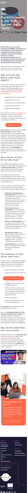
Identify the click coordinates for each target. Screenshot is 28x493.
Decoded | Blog (18, 451)
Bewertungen (3, 448)
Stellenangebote (18, 444)
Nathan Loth (8, 32)
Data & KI (3, 9)
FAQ (1, 452)
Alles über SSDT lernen (13, 125)
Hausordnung (3, 450)
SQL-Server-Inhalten (18, 113)
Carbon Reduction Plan (6, 467)
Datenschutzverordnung (6, 454)
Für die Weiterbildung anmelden (13, 278)
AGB (2, 459)
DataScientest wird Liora (20, 455)
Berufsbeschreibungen (20, 453)
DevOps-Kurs (9, 338)
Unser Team (17, 442)
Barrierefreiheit (4, 469)
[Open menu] (25, 3)
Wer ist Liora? (3, 442)
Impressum (3, 456)
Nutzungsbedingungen (5, 461)
